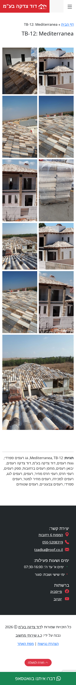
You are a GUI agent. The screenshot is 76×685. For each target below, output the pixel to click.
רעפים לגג (14, 473)
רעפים (28, 473)
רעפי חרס (66, 473)
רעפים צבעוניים (51, 484)
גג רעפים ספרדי (16, 457)
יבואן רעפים (65, 468)
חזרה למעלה (36, 662)
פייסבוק (56, 591)
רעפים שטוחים (27, 484)
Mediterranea (41, 457)
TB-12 (58, 457)
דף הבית (67, 24)
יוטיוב (58, 599)
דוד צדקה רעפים (19, 463)
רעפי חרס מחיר (46, 473)
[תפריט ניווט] (70, 6)
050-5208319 (52, 542)
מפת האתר (25, 643)
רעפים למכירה (63, 478)
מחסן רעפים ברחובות (39, 468)
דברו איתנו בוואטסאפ (35, 678)
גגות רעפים (65, 463)
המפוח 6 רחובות (51, 534)
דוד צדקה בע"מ (20, 6)
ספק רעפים (12, 468)
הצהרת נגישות (48, 643)
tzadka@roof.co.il (48, 549)
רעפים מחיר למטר (37, 478)
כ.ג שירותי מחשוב (29, 635)
